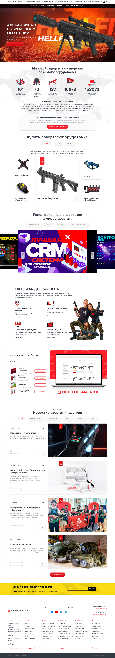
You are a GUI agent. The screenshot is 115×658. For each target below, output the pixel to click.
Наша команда (97, 629)
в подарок (81, 5)
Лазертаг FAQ (79, 636)
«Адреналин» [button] (37, 58)
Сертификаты (79, 629)
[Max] (61, 612)
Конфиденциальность (100, 655)
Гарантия (78, 626)
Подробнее (18, 318)
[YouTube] (56, 612)
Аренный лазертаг (48, 629)
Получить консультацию (57, 126)
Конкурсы (28, 633)
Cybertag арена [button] (68, 57)
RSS (92, 655)
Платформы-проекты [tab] (78, 225)
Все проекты (68, 2)
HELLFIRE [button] (28, 58)
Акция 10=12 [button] (6, 57)
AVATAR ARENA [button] (94, 57)
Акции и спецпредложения (13, 628)
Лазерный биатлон (48, 631)
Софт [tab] (48, 225)
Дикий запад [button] (108, 57)
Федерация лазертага (65, 636)
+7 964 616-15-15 (100, 612)
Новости (30, 2)
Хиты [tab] (58, 143)
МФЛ (26, 636)
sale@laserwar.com (101, 609)
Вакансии (95, 636)
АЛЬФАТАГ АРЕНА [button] (13, 57)
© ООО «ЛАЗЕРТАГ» (21, 655)
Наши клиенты (97, 631)
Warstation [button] (101, 58)
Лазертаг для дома (48, 633)
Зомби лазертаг (63, 631)
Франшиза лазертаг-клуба (14, 624)
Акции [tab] (69, 143)
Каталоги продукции (15, 648)
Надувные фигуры (47, 636)
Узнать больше (15, 44)
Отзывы (94, 638)
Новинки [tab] (46, 143)
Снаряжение (46, 638)
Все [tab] (22, 418)
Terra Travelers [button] (83, 57)
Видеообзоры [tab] (52, 418)
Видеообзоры (29, 631)
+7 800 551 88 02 (100, 607)
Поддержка (79, 2)
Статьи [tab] (67, 418)
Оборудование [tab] (34, 225)
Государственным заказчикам (13, 644)
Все (43, 428)
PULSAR (87, 176)
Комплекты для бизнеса (13, 635)
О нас (88, 2)
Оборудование (20, 2)
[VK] (52, 612)
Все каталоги (14, 361)
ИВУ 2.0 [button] (88, 57)
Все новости (59, 575)
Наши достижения (98, 633)
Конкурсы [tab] (80, 418)
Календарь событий (31, 648)
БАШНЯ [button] (21, 58)
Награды (27, 626)
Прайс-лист (45, 648)
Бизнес (10, 2)
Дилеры (10, 641)
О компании (96, 624)
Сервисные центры (81, 631)
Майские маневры (64, 638)
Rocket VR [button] (45, 57)
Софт (77, 648)
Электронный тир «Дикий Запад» (91, 199)
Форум (77, 638)
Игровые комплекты (48, 624)
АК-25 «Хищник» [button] (76, 57)
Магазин (39, 2)
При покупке (34, 5)
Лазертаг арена (63, 629)
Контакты (95, 2)
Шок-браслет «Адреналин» (20, 199)
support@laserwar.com (100, 614)
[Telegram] (66, 612)
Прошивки (78, 624)
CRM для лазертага (64, 626)
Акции (46, 2)
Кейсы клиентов (30, 638)
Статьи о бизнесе (13, 638)
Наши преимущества (14, 632)
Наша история (96, 626)
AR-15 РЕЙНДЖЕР (47, 198)
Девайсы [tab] (61, 225)
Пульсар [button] (52, 58)
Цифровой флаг (21, 175)
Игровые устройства (48, 626)
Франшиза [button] (60, 58)
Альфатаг (61, 624)
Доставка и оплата (81, 633)
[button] (4, 36)
